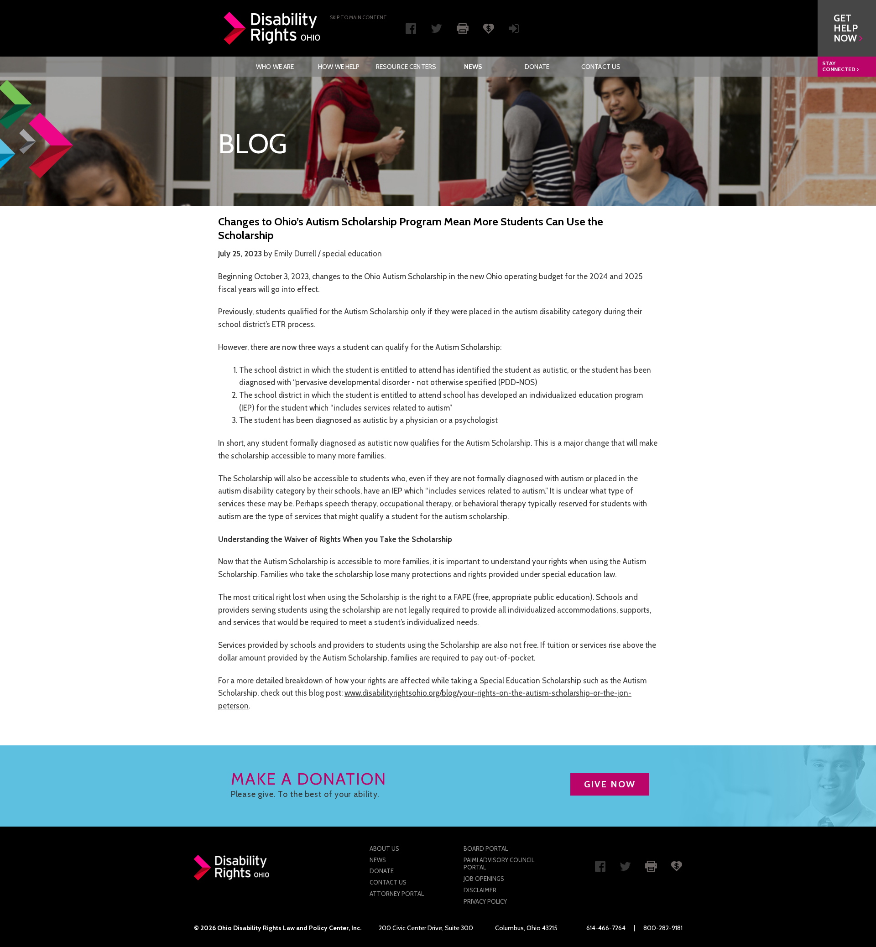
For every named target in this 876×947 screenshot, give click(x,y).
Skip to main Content (358, 17)
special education (352, 253)
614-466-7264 (606, 928)
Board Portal (486, 848)
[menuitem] (275, 67)
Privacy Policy (485, 901)
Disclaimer (480, 890)
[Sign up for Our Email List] (514, 30)
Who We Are (275, 66)
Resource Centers (406, 66)
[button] (847, 28)
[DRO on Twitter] (436, 30)
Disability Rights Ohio (272, 28)
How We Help (339, 66)
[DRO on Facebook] (411, 30)
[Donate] (488, 28)
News (473, 66)
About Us (384, 848)
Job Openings (484, 878)
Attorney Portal (397, 893)
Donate (537, 66)
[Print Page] (463, 28)
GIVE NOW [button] (610, 784)
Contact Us (600, 66)
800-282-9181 (663, 928)
